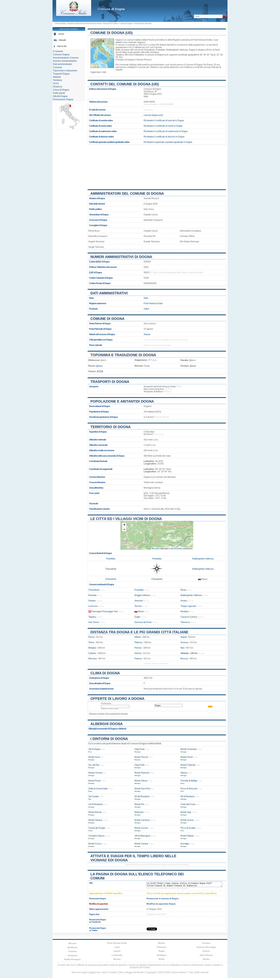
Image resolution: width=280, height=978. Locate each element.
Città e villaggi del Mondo (131, 972)
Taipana (92, 617)
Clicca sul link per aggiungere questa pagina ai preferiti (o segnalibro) (181, 893)
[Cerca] (224, 16)
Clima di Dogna (105, 673)
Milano (137, 637)
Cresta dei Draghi (96, 828)
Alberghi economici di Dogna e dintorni (107, 728)
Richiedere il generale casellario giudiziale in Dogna (168, 142)
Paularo (92, 600)
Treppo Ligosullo (188, 606)
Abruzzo (72, 943)
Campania (72, 955)
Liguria (116, 951)
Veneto (206, 959)
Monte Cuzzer (141, 828)
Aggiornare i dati (98, 72)
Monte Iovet (94, 757)
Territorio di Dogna (110, 427)
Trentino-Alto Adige (206, 947)
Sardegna (161, 955)
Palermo (138, 642)
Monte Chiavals (188, 765)
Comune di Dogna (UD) (111, 33)
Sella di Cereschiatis (98, 788)
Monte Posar (94, 780)
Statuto (147, 334)
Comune (57, 67)
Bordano (185, 611)
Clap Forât (139, 765)
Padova (138, 658)
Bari (182, 647)
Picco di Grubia (188, 828)
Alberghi (62, 40)
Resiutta (92, 595)
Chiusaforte (149, 49)
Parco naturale (95, 345)
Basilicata (72, 947)
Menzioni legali (80, 972)
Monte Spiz (186, 812)
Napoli (184, 637)
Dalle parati (59, 93)
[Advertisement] (157, 166)
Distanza (57, 86)
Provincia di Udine (110, 23)
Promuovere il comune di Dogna (162, 898)
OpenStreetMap (176, 548)
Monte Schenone (189, 749)
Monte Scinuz (187, 820)
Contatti (112, 972)
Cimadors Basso (96, 835)
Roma (91, 637)
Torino (91, 642)
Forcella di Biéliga (189, 780)
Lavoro (61, 34)
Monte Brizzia (95, 812)
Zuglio (137, 617)
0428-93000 (149, 101)
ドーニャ (152, 360)
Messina (92, 658)
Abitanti (57, 77)
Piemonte (161, 947)
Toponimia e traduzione (65, 70)
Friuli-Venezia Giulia (153, 303)
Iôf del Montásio (141, 796)
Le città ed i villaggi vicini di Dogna (126, 519)
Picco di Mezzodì (189, 788)
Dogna (119, 40)
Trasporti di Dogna (109, 382)
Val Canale (93, 796)
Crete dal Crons (188, 804)
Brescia (184, 658)
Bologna (92, 647)
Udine (124, 52)
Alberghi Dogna (106, 724)
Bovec (141, 611)
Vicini (56, 83)
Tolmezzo (185, 622)
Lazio (117, 947)
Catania (92, 653)
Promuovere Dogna (63, 99)
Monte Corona (141, 843)
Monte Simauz (95, 820)
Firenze (138, 647)
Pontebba (160, 49)
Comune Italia (60, 23)
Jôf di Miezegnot (142, 835)
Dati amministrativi (109, 293)
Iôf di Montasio (187, 796)
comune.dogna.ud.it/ (153, 115)
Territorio (57, 80)
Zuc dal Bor (93, 765)
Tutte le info (61, 46)
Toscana (206, 943)
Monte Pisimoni (141, 772)
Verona (137, 653)
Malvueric (139, 812)
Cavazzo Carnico (189, 617)
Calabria (72, 951)
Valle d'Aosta (206, 955)
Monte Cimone (95, 772)
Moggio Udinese (142, 595)
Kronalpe (185, 843)
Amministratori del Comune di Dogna (127, 193)
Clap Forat (139, 749)
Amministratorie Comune (66, 57)
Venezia (184, 653)
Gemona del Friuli (142, 622)
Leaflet (156, 548)
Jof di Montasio (95, 804)
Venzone (138, 600)
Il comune (58, 51)
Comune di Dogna (107, 319)
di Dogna (111, 9)
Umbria (206, 951)
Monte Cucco (94, 843)
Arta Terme (93, 622)
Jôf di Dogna (94, 749)
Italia (146, 298)
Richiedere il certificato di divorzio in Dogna (164, 136)
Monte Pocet (187, 757)
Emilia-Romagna (72, 959)
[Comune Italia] (73, 15)
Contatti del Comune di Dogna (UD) (124, 84)
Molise (161, 943)
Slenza (184, 772)
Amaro (184, 600)
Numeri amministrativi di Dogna (121, 257)
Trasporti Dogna (61, 73)
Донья (99, 366)
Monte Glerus (140, 780)
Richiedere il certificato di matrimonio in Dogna (166, 131)
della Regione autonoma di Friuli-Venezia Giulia (189, 40)
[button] (124, 525)
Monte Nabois (187, 835)
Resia (183, 590)
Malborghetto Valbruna (177, 49)
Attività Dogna (60, 96)
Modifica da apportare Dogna (161, 904)
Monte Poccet (141, 757)
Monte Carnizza (142, 820)
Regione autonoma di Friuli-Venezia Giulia (84, 23)
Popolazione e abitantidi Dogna (122, 401)
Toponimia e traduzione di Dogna (123, 355)
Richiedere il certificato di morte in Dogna (163, 126)
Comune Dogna (126, 23)
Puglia (161, 951)
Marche (117, 959)
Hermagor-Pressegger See (105, 611)
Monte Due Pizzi (142, 788)
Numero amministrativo (65, 61)
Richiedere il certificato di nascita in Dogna (164, 120)
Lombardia (117, 955)
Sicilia (161, 959)
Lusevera (92, 606)
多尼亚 (100, 371)
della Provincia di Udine (153, 40)
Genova (184, 642)
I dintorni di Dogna (109, 739)
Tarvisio (138, 606)
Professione (106, 703)
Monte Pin (139, 804)
